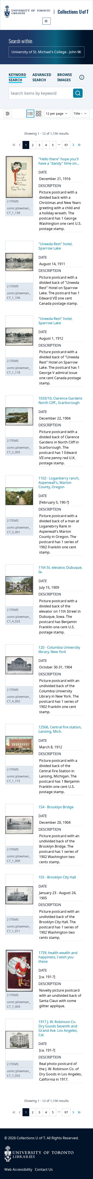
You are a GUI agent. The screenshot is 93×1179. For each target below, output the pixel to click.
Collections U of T (31, 1138)
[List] (30, 113)
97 (66, 145)
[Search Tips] (81, 77)
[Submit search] (78, 93)
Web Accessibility (18, 1169)
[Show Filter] (7, 113)
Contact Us (44, 1169)
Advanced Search (41, 77)
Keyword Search (17, 77)
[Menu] (46, 21)
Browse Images (64, 77)
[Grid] (38, 113)
